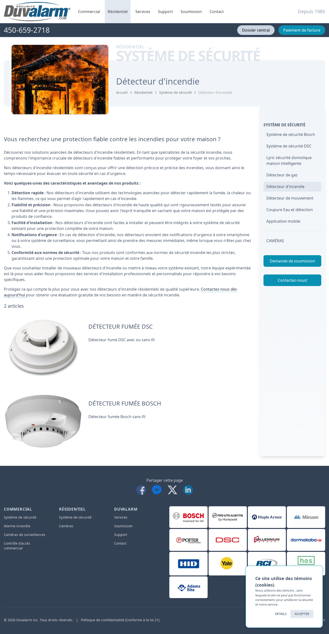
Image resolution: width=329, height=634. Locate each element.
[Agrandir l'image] (43, 348)
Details (281, 614)
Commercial (89, 11)
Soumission (191, 11)
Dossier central (256, 30)
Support (165, 11)
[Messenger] (158, 489)
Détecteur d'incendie (215, 92)
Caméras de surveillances (24, 534)
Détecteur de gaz (282, 175)
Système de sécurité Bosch (290, 134)
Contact (217, 11)
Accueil (122, 92)
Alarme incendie (17, 526)
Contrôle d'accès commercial (17, 545)
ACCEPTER (302, 614)
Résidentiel (118, 11)
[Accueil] (37, 11)
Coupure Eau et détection (289, 209)
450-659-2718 (27, 30)
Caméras (275, 240)
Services (142, 11)
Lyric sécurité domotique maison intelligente (289, 160)
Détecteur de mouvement (289, 198)
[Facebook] (142, 489)
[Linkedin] (188, 489)
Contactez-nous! (292, 280)
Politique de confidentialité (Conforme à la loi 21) (120, 620)
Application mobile (283, 221)
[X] (173, 489)
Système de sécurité (175, 92)
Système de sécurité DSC (288, 146)
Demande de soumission (292, 261)
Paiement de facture (301, 30)
